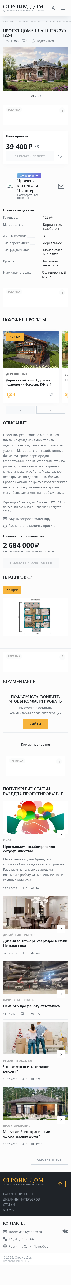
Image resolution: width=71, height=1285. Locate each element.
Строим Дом (23, 8)
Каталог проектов (18, 1194)
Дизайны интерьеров (21, 1199)
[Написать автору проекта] (61, 186)
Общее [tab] (12, 590)
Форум (9, 1210)
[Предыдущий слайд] (20, 410)
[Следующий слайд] (50, 410)
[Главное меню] (63, 8)
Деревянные (17, 374)
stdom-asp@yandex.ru (25, 1232)
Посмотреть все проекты (28, 196)
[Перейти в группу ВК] (65, 1231)
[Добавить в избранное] (60, 156)
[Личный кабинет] (53, 8)
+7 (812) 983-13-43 (21, 1239)
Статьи (9, 1204)
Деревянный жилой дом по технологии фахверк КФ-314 (28, 382)
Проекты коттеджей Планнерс (27, 185)
